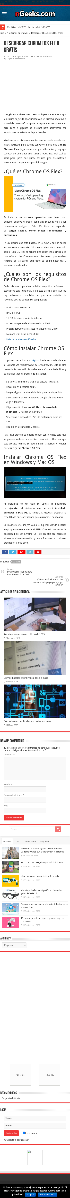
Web (6, 805)
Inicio (3, 33)
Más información (47, 1194)
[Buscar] (58, 829)
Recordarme (31, 1133)
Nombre (9, 784)
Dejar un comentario (16, 59)
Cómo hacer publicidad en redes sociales (27, 721)
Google (16, 562)
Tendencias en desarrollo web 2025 (24, 634)
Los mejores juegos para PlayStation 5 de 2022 (19, 572)
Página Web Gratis (11, 1098)
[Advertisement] (29, 84)
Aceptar (30, 1194)
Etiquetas (44, 841)
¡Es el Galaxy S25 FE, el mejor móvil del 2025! (42, 862)
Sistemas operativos (18, 33)
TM (8, 56)
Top (17, 841)
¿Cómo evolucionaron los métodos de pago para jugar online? (48, 581)
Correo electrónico (14, 795)
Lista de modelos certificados (21, 339)
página (35, 360)
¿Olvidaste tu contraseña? (16, 1140)
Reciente (7, 841)
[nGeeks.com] (35, 13)
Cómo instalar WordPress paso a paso (26, 677)
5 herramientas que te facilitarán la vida (25, 27)
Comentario (9, 754)
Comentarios (30, 841)
